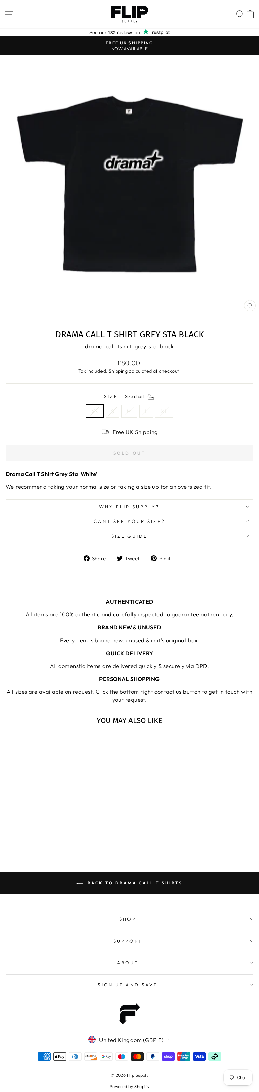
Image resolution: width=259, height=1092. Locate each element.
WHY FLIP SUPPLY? (129, 506)
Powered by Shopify (129, 1086)
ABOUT (128, 962)
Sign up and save (128, 984)
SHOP (128, 919)
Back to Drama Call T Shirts (134, 882)
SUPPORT (127, 941)
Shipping (118, 371)
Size (125, 396)
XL (164, 411)
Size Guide (129, 536)
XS (94, 411)
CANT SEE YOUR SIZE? (129, 521)
